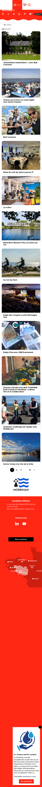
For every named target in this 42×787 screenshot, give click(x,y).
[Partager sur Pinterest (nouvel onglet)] (25, 14)
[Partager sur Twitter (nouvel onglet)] (8, 14)
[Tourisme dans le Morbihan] (26, 5)
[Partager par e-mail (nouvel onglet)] (30, 14)
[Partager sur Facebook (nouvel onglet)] (3, 14)
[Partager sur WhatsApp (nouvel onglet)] (19, 14)
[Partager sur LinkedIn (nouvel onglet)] (14, 14)
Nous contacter (21, 539)
